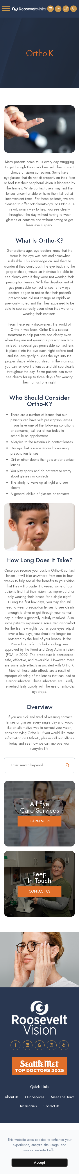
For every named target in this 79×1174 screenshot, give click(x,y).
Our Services (34, 1097)
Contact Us (39, 891)
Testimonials (28, 1106)
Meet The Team (62, 1097)
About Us (11, 1097)
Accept (39, 1162)
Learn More (40, 821)
